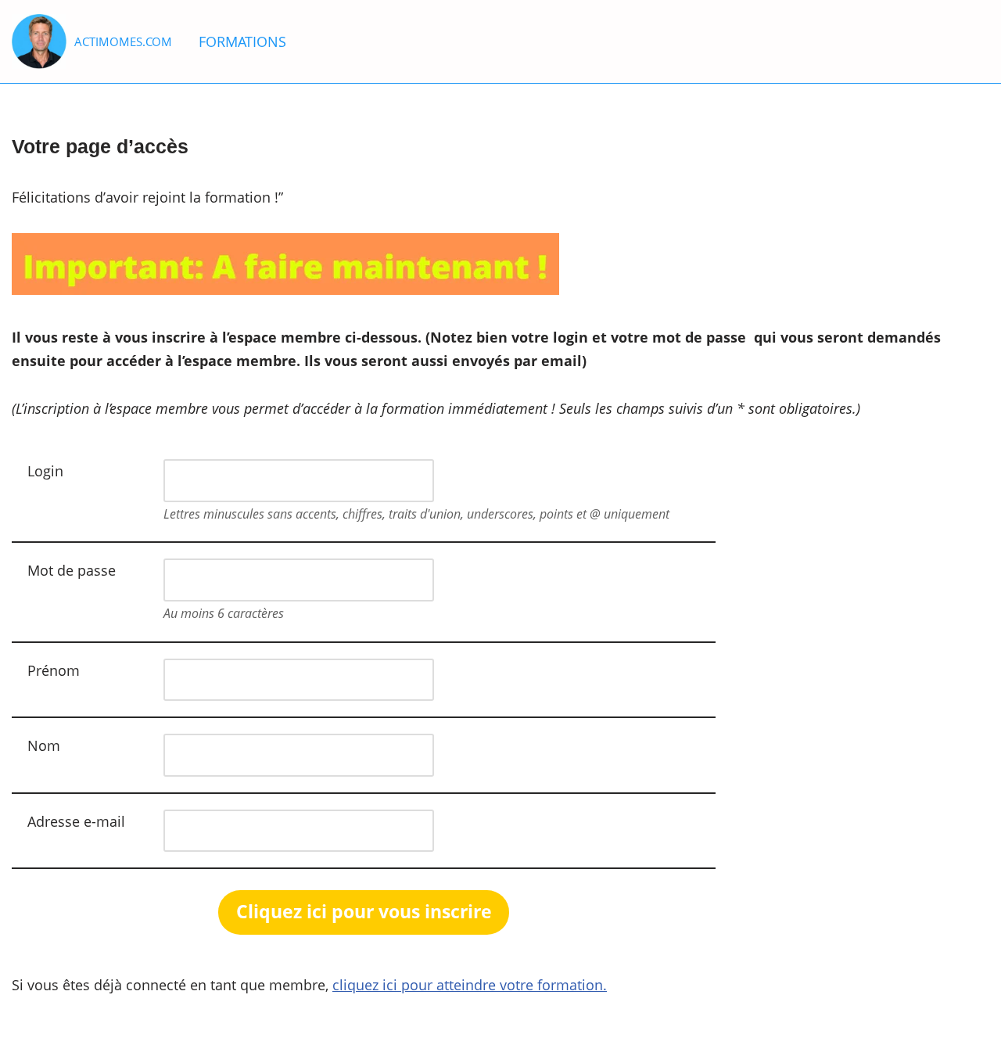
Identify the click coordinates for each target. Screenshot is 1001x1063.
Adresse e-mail (76, 821)
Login (45, 470)
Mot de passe (71, 570)
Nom (43, 745)
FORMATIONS (242, 41)
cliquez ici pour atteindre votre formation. (469, 984)
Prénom (53, 670)
